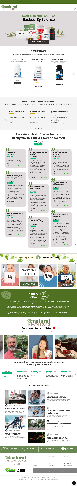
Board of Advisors (37, 460)
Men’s (24, 8)
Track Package (67, 461)
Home (35, 456)
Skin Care (50, 8)
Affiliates (66, 460)
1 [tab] (34, 91)
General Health (57, 8)
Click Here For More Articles (38, 386)
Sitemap (66, 456)
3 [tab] (37, 91)
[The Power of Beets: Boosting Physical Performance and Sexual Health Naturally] (36, 437)
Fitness (64, 8)
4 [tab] (39, 91)
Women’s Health (52, 458)
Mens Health (51, 456)
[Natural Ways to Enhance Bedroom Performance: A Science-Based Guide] (36, 397)
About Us (35, 458)
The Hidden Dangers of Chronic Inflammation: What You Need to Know (59, 424)
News (69, 8)
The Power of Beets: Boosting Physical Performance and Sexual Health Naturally (57, 437)
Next (73, 73)
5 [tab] (40, 91)
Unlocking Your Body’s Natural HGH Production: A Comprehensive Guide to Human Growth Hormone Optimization (59, 412)
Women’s (29, 8)
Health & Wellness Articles (39, 461)
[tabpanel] (38, 72)
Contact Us (36, 465)
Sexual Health (36, 8)
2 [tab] (36, 91)
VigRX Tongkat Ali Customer (56, 123)
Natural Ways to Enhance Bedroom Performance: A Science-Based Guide (56, 396)
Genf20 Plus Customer (13, 122)
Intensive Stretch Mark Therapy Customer (38, 123)
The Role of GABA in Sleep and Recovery (15, 408)
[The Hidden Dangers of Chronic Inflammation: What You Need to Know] (36, 424)
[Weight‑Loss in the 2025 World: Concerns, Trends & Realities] (15, 422)
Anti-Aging (43, 8)
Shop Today (38, 41)
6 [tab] (42, 91)
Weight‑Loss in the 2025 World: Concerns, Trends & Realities (13, 433)
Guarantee (36, 463)
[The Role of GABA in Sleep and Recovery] (15, 397)
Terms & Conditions (68, 463)
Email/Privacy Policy (68, 465)
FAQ (65, 458)
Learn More (17, 86)
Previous (3, 73)
